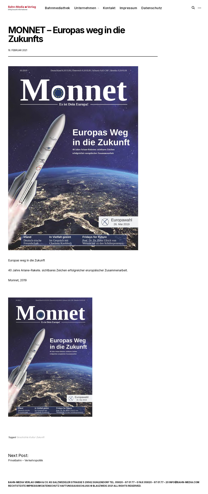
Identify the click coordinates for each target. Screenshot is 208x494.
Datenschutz (151, 8)
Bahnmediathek (57, 8)
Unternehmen (85, 8)
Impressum (128, 8)
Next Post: (25, 456)
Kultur (32, 437)
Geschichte (22, 437)
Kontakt (109, 8)
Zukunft (40, 437)
